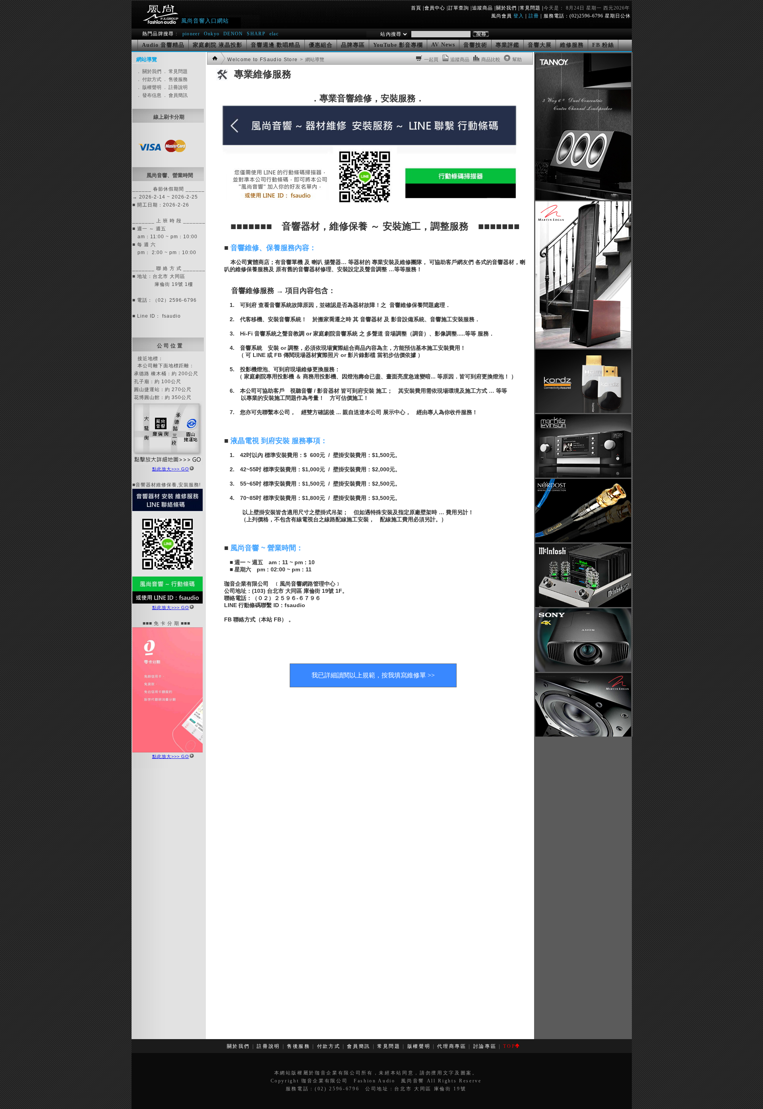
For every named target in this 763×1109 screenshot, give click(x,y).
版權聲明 (419, 1046)
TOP (509, 1046)
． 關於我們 (148, 71)
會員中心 (434, 8)
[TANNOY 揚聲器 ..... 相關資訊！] (583, 198)
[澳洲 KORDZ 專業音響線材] (583, 411)
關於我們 (506, 8)
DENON (234, 34)
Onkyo (212, 34)
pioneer (191, 34)
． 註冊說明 (175, 87)
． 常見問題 (175, 71)
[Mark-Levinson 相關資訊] (583, 476)
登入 (518, 16)
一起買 (431, 59)
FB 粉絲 (603, 45)
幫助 (517, 59)
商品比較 (491, 59)
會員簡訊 (358, 1046)
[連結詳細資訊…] (167, 463)
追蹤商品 (482, 8)
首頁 (416, 8)
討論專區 (485, 1046)
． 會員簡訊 (175, 95)
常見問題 (530, 8)
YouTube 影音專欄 (398, 45)
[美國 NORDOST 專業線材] (583, 541)
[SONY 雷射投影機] (583, 670)
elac (274, 34)
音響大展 (540, 45)
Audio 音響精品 (163, 45)
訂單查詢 (458, 8)
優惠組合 (321, 45)
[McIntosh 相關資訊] (583, 605)
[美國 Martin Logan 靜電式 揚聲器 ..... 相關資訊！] (583, 346)
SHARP (256, 34)
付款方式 (329, 1046)
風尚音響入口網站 (205, 20)
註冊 (534, 16)
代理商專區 (451, 1046)
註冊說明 (268, 1046)
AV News (443, 45)
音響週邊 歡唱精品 (275, 45)
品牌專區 (353, 45)
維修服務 (572, 45)
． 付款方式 (149, 79)
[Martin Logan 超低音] (583, 735)
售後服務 (298, 1046)
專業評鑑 (507, 45)
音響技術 (475, 45)
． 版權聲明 (148, 87)
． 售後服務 (175, 79)
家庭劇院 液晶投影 (217, 45)
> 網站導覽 (311, 59)
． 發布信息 (148, 95)
